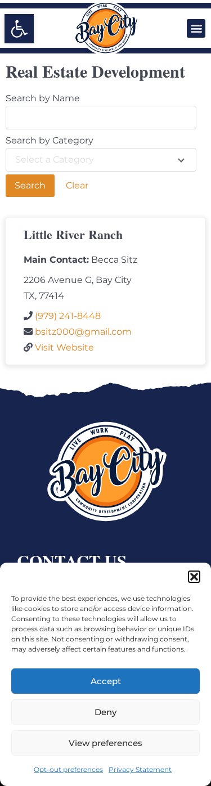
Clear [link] (77, 185)
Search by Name (43, 98)
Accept (106, 681)
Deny (105, 712)
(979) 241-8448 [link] (68, 316)
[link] (19, 28)
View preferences (105, 743)
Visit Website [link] (64, 347)
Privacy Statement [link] (140, 769)
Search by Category (49, 140)
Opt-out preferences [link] (68, 769)
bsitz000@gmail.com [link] (83, 331)
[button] (194, 576)
